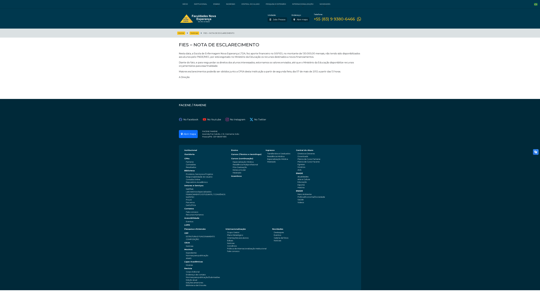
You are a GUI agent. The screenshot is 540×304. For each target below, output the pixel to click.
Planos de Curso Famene (309, 159)
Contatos (189, 209)
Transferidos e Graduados (278, 154)
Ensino (216, 4)
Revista (188, 268)
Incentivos (236, 176)
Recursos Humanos (194, 215)
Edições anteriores (194, 283)
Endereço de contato (196, 275)
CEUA (187, 243)
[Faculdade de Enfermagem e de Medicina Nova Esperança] (198, 17)
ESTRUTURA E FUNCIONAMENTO (200, 236)
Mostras (188, 249)
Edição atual (191, 280)
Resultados (191, 167)
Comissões (191, 165)
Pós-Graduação (240, 167)
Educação (302, 182)
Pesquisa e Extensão (276, 4)
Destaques (279, 232)
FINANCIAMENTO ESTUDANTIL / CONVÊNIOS (205, 194)
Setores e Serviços (193, 186)
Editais (230, 241)
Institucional (200, 4)
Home (181, 33)
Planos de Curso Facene (309, 162)
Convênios (232, 246)
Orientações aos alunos (237, 238)
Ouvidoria (189, 154)
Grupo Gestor (233, 232)
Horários (301, 167)
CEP (186, 233)
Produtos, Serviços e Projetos (199, 174)
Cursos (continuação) (242, 158)
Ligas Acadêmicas (193, 262)
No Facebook (190, 119)
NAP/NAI (189, 189)
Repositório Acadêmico (197, 182)
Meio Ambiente (305, 194)
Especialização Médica (243, 162)
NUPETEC (190, 197)
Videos (301, 202)
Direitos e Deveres (306, 154)
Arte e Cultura (304, 179)
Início (185, 4)
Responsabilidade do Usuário (199, 177)
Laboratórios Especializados (198, 192)
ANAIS (189, 258)
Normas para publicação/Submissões (203, 277)
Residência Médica (275, 156)
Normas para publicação (197, 255)
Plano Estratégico (235, 235)
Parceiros (190, 202)
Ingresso (230, 4)
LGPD (187, 225)
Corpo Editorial (193, 272)
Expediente (191, 253)
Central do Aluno (250, 4)
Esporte (301, 185)
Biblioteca (189, 171)
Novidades (325, 4)
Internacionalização (302, 4)
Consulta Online (193, 179)
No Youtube (214, 119)
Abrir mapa (302, 19)
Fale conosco (192, 212)
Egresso (301, 164)
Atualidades (303, 177)
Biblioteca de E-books (196, 285)
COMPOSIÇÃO (192, 239)
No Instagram (237, 119)
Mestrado (237, 173)
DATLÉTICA (191, 205)
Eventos (189, 222)
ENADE (299, 173)
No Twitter (260, 119)
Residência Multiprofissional (245, 165)
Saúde (301, 200)
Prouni (189, 200)
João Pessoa (278, 19)
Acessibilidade (191, 218)
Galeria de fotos (281, 238)
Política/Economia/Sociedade (311, 197)
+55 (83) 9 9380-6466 (334, 19)
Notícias (194, 33)
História (301, 187)
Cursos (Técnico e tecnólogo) (246, 154)
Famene (190, 162)
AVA (299, 170)
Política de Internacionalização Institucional (246, 249)
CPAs (187, 158)
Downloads (303, 156)
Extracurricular (239, 170)
